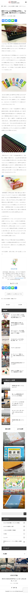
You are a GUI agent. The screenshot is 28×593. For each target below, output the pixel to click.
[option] (7, 565)
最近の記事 (7, 429)
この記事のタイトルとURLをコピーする (14, 293)
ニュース (14, 537)
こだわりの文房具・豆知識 (8, 298)
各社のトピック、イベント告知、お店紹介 (14, 542)
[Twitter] (15, 283)
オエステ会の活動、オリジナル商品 (14, 522)
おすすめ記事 (20, 429)
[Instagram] (17, 283)
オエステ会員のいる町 (14, 526)
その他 (13, 533)
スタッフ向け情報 (14, 583)
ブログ (15, 298)
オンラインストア (20, 278)
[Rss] (11, 283)
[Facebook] (13, 283)
